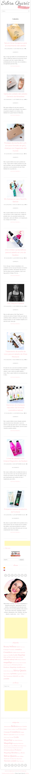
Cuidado (15, 652)
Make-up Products (19, 657)
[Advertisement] (18, 543)
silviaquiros (9, 48)
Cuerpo (22, 732)
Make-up (6, 657)
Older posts (7, 548)
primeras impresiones (8, 664)
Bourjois (20, 726)
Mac (14, 740)
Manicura (20, 659)
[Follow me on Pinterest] (15, 575)
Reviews (9, 671)
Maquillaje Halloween (18, 743)
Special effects (7, 673)
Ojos (7, 747)
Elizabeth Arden (18, 734)
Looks (11, 655)
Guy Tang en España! (15, 303)
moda (13, 662)
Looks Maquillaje (19, 655)
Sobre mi (11, 771)
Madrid (16, 740)
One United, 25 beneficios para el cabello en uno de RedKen (15, 252)
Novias (24, 746)
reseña (19, 667)
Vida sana (21, 761)
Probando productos (17, 665)
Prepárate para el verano (18, 747)
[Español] (4, 567)
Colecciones (22, 646)
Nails (20, 662)
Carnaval (5, 729)
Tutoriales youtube (10, 761)
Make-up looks (12, 657)
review (5, 671)
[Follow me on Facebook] (5, 575)
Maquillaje (8, 743)
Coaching (13, 729)
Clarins (9, 729)
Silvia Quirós (19, 670)
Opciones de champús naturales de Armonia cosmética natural (15, 407)
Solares (18, 756)
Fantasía (22, 734)
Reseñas (23, 667)
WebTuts (27, 773)
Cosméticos (8, 652)
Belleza (14, 726)
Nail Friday (17, 662)
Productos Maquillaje (10, 667)
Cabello (18, 647)
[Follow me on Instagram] (18, 575)
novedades (24, 662)
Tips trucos (19, 758)
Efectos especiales (21, 652)
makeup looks (13, 659)
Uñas (19, 676)
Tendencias (25, 673)
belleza (13, 646)
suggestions (19, 673)
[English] (4, 570)
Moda (15, 746)
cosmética (18, 649)
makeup (6, 659)
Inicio (6, 771)
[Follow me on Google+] (12, 575)
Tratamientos (9, 676)
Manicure (24, 659)
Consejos (6, 649)
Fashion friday (6, 737)
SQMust (21, 756)
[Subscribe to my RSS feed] (25, 575)
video (22, 676)
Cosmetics (12, 649)
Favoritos (12, 737)
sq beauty (13, 673)
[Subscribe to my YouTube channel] (22, 575)
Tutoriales (23, 771)
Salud (12, 671)
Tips (5, 676)
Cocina (16, 729)
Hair (7, 655)
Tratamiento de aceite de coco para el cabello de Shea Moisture (15, 354)
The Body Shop (13, 758)
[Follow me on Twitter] (8, 575)
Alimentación (7, 726)
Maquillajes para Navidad (9, 745)
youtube (6, 678)
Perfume (10, 747)
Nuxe (5, 747)
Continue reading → (15, 66)
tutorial (15, 676)
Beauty (6, 646)
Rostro (23, 753)
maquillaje (8, 662)
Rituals (19, 753)
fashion (5, 655)
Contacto (16, 771)
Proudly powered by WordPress (8, 773)
